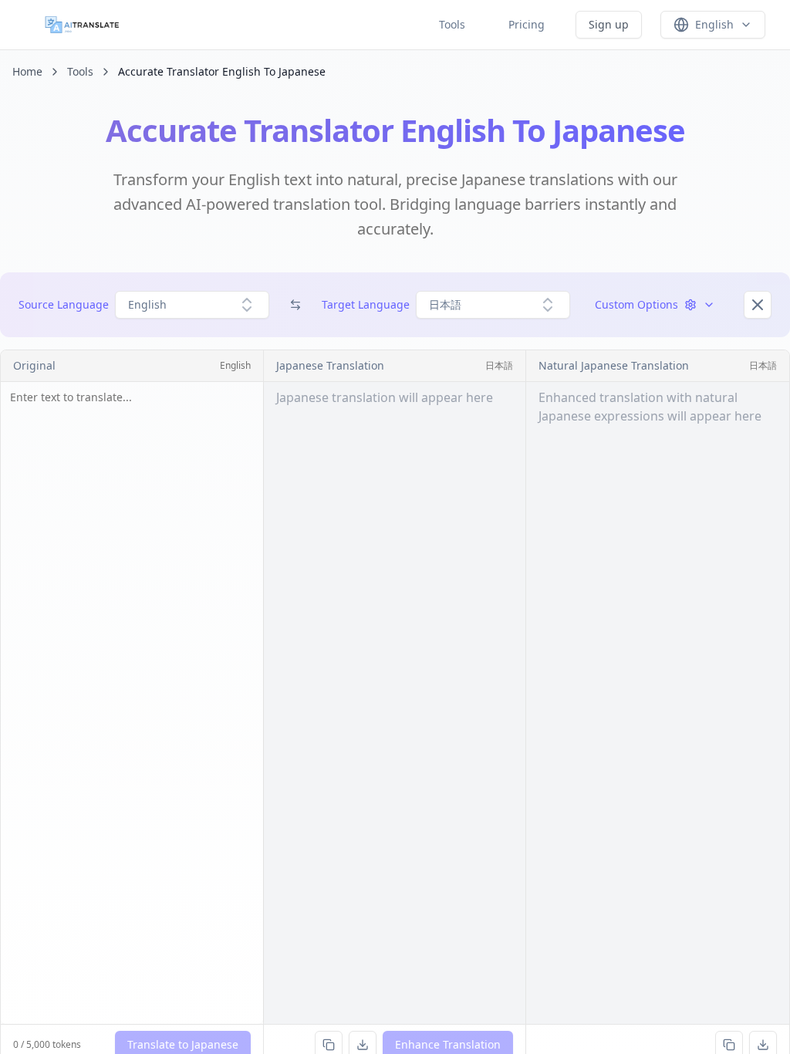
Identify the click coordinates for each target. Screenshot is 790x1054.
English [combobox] (147, 304)
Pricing (526, 24)
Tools (452, 24)
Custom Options (636, 304)
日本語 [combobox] (445, 304)
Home (27, 71)
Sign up (609, 24)
